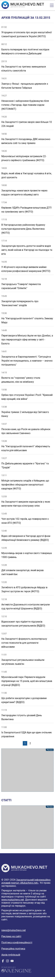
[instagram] (7, 961)
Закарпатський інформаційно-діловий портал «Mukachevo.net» (26, 881)
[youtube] (12, 961)
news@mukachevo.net (13, 930)
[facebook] (2, 961)
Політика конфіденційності (16, 942)
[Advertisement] (27, 770)
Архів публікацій (10, 954)
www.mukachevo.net (12, 899)
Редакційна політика (13, 948)
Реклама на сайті (11, 936)
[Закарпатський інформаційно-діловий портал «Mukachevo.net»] (22, 5)
